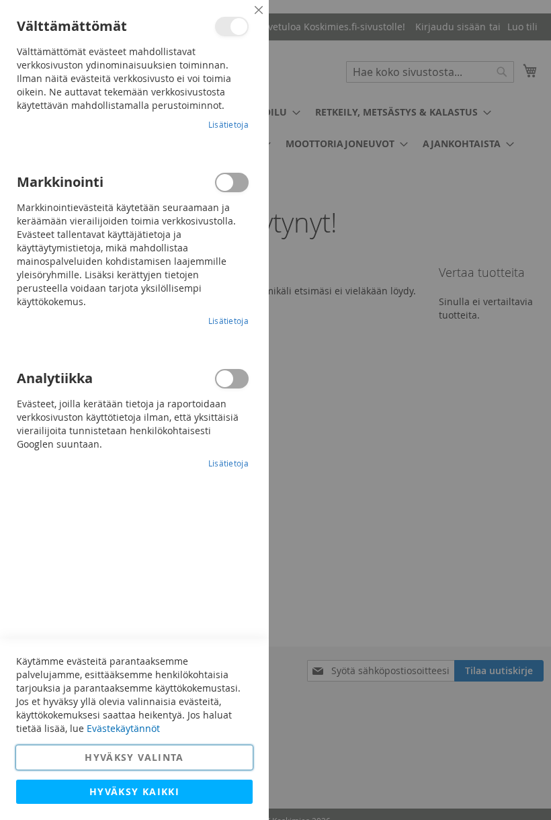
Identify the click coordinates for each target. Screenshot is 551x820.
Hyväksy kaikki (134, 791)
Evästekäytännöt (123, 728)
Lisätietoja (228, 124)
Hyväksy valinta (134, 757)
